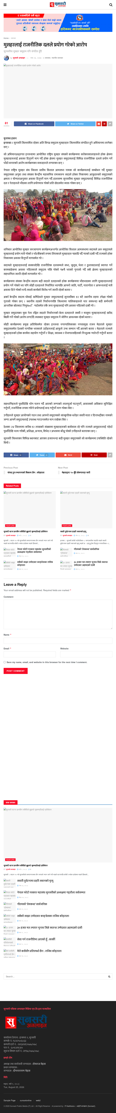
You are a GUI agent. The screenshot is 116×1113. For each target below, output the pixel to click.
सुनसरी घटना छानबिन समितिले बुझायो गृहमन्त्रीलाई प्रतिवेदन (25, 531)
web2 (38, 1100)
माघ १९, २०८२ (23, 569)
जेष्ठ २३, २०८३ (79, 535)
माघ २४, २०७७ (36, 57)
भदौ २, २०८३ (22, 535)
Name (7, 634)
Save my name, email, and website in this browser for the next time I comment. (47, 662)
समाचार (13, 38)
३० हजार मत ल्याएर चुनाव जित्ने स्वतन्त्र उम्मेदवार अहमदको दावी (91, 563)
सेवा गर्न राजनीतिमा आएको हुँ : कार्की (36, 939)
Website (64, 648)
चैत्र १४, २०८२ (23, 556)
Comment (8, 596)
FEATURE (10, 525)
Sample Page (9, 1100)
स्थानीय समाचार (57, 57)
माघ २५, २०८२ (79, 553)
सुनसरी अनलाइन (19, 57)
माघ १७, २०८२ (23, 956)
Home (6, 38)
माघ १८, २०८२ (79, 569)
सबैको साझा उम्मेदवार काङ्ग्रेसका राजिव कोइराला (35, 563)
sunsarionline (25, 1100)
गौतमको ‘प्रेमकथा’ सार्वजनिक (86, 549)
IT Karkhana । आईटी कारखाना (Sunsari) (80, 1106)
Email (7, 648)
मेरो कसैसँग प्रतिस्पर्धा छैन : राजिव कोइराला (39, 951)
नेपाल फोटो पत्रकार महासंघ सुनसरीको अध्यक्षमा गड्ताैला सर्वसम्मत (34, 550)
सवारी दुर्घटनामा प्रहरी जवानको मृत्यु (73, 531)
